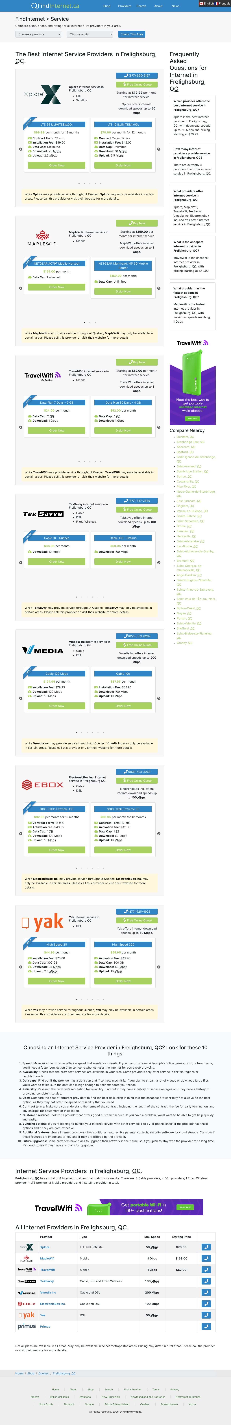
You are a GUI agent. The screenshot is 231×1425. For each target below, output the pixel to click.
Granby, (185, 643)
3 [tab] (90, 183)
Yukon (192, 1404)
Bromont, (186, 560)
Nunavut (69, 1404)
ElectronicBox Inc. (53, 1304)
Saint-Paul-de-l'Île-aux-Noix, (196, 601)
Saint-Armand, (189, 466)
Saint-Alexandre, (191, 541)
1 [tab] (79, 183)
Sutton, (184, 476)
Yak (42, 1315)
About (158, 6)
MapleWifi (47, 1258)
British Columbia (59, 1396)
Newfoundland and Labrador (148, 1396)
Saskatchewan (169, 1404)
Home (55, 1389)
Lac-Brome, (187, 546)
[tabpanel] (56, 145)
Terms (156, 1389)
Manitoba (85, 1396)
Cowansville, (188, 481)
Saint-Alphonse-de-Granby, (195, 553)
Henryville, (186, 536)
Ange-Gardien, (189, 575)
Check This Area (132, 34)
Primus (45, 1326)
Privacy (174, 1389)
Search (141, 6)
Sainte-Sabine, (189, 516)
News (175, 6)
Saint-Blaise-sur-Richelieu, (194, 636)
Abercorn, (186, 447)
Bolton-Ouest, (189, 608)
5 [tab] (101, 183)
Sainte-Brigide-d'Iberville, (194, 582)
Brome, (184, 526)
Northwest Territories (188, 1396)
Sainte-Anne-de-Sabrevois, (195, 592)
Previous (21, 149)
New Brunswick (111, 1396)
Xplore (45, 1247)
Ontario (89, 1404)
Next (159, 149)
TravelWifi (47, 1270)
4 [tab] (95, 183)
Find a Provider (132, 1389)
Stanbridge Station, (192, 471)
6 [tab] (103, 597)
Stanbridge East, (191, 442)
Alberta (35, 1396)
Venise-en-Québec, (192, 511)
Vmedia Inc (48, 1292)
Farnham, (186, 531)
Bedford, (185, 452)
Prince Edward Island (116, 1404)
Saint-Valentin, (189, 623)
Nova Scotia (46, 1404)
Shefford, (186, 628)
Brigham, (185, 506)
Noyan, (184, 613)
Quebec (145, 1404)
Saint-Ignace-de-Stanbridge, (196, 459)
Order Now (56, 165)
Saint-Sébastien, (190, 521)
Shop (106, 6)
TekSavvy (47, 1281)
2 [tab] (84, 183)
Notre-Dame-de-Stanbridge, (196, 494)
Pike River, (186, 486)
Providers (124, 6)
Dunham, (185, 437)
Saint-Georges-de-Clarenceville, (189, 568)
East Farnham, (189, 501)
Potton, (184, 618)
